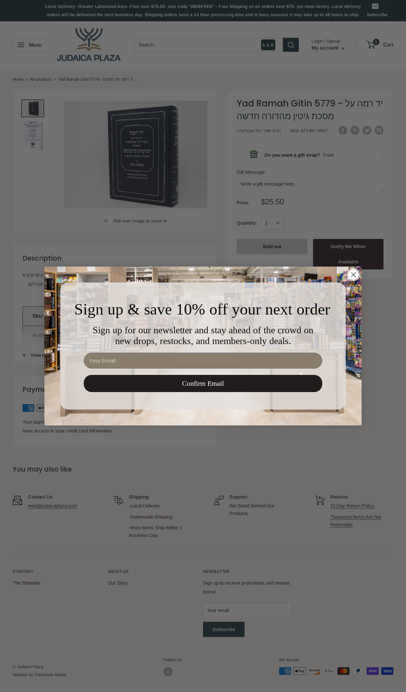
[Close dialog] (353, 274)
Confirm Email (203, 383)
